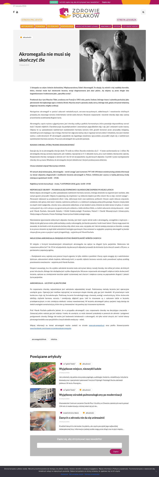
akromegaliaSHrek (39, 339)
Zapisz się (106, 2)
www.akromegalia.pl (96, 325)
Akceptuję (64, 474)
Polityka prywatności (92, 474)
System (116, 26)
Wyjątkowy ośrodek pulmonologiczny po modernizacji (90, 394)
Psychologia (67, 26)
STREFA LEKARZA (126, 19)
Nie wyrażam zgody (76, 474)
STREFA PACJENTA (32, 19)
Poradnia (40, 26)
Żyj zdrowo (53, 26)
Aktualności (27, 26)
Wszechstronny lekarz (87, 26)
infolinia (54, 339)
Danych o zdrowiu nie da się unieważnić (82, 417)
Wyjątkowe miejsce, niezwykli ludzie (80, 368)
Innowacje (106, 26)
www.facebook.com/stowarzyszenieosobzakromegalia (50, 328)
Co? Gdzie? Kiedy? (130, 26)
